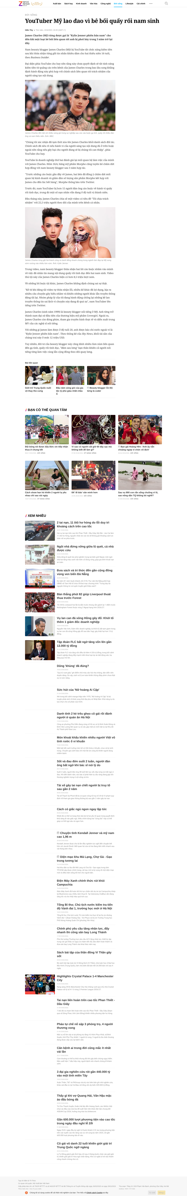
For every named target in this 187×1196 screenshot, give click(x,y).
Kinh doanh (81, 3)
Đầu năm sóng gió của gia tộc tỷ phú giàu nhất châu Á (69, 391)
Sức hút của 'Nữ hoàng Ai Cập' (78, 689)
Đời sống (118, 3)
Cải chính (141, 3)
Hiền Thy (29, 30)
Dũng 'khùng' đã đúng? (73, 666)
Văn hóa (93, 3)
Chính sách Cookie (95, 1193)
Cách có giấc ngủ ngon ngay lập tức (82, 809)
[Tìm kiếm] (166, 3)
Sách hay (68, 3)
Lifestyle (129, 3)
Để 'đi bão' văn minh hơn (85, 492)
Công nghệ (106, 3)
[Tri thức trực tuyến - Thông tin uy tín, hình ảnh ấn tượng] (30, 3)
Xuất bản (57, 3)
